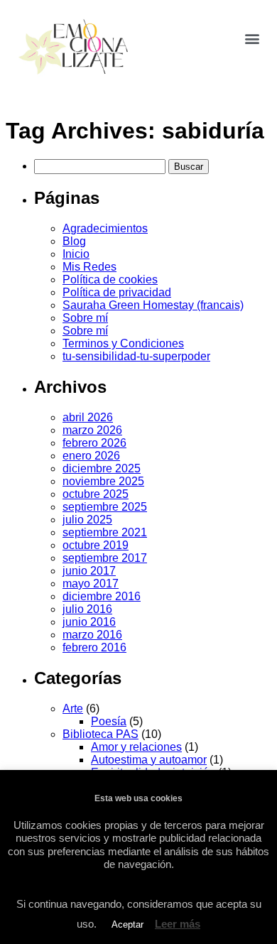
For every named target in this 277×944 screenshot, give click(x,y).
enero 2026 (91, 456)
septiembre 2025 (105, 507)
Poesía (108, 721)
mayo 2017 (91, 583)
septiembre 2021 (105, 532)
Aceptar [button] (127, 924)
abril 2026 (88, 417)
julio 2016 (87, 609)
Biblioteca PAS (100, 734)
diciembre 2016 (102, 596)
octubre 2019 (96, 545)
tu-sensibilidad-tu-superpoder (136, 356)
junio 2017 (89, 571)
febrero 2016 (94, 647)
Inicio (76, 254)
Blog (74, 241)
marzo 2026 (92, 430)
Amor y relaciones (136, 747)
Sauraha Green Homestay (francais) (153, 305)
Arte (73, 708)
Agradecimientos (105, 228)
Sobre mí (85, 318)
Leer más (177, 924)
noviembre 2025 (103, 481)
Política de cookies (110, 279)
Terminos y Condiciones (123, 343)
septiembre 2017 (105, 558)
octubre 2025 (96, 494)
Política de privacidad (117, 292)
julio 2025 (87, 520)
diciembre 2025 (102, 468)
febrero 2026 (94, 443)
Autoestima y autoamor (149, 760)
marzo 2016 (92, 635)
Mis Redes (89, 267)
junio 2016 (89, 622)
